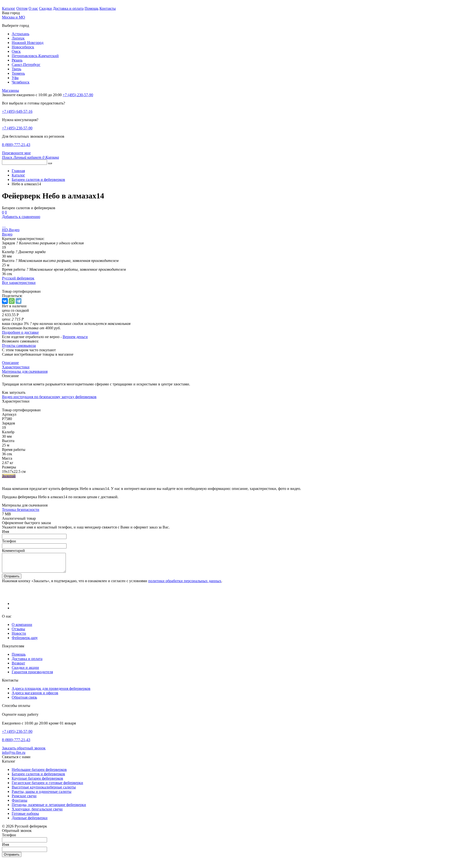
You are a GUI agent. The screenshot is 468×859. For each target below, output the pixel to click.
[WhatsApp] (12, 301)
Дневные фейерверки (30, 818)
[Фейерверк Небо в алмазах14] (2, 225)
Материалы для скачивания (25, 371)
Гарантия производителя (32, 672)
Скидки (45, 8)
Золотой (9, 476)
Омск (16, 51)
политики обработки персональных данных (184, 581)
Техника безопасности (20, 509)
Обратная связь (24, 697)
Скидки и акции (25, 667)
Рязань (17, 60)
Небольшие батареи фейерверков (39, 769)
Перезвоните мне (16, 153)
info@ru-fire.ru (13, 752)
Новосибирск (23, 47)
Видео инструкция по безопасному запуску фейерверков (49, 397)
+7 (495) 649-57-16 (17, 111)
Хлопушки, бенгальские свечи (37, 809)
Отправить (12, 576)
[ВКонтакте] (5, 301)
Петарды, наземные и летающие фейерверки (49, 805)
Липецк (18, 38)
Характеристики (15, 367)
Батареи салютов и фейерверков (38, 774)
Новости (19, 633)
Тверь (16, 69)
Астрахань (20, 34)
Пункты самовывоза (19, 345)
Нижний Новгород (27, 43)
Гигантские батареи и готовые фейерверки (47, 783)
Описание (10, 363)
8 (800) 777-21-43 (16, 145)
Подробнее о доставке (20, 332)
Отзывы (18, 629)
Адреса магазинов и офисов (35, 693)
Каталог (8, 8)
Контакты (107, 8)
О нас (33, 8)
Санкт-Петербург (26, 64)
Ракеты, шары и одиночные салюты (41, 791)
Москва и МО (13, 17)
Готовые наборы (25, 813)
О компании (22, 624)
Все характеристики (19, 282)
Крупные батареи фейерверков (37, 778)
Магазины (10, 90)
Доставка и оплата (68, 8)
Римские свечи (24, 796)
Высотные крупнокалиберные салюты (44, 787)
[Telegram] (18, 301)
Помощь (91, 8)
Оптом (22, 8)
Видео (7, 234)
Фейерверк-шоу (25, 638)
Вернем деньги (75, 337)
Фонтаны (19, 800)
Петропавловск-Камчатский (35, 56)
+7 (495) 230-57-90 (17, 128)
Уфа (15, 78)
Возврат (18, 663)
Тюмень (18, 73)
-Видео (11, 230)
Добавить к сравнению (21, 217)
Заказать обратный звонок (24, 748)
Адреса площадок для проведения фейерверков (51, 688)
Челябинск (20, 82)
